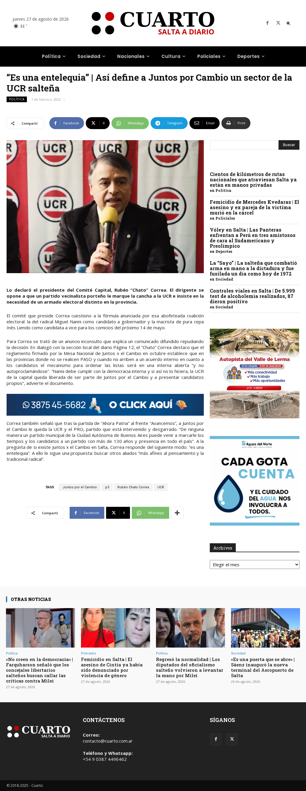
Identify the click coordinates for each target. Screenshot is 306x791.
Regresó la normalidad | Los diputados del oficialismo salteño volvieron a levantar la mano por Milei (189, 667)
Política (17, 99)
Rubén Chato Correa (133, 487)
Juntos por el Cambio (79, 487)
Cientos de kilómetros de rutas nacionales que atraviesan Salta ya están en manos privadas (253, 179)
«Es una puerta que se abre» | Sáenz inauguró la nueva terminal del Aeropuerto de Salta (263, 667)
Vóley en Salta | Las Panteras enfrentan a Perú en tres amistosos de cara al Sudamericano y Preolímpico (253, 238)
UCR (160, 487)
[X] (278, 23)
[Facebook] (267, 23)
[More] (177, 513)
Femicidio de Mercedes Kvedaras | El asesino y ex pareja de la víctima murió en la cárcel (254, 207)
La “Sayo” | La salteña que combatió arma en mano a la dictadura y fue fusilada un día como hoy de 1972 (253, 268)
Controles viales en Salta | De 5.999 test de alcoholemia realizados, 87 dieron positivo (252, 296)
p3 (107, 487)
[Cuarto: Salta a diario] (153, 23)
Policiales (225, 218)
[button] (288, 23)
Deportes (223, 251)
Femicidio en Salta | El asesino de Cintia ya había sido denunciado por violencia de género (112, 667)
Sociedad (224, 279)
